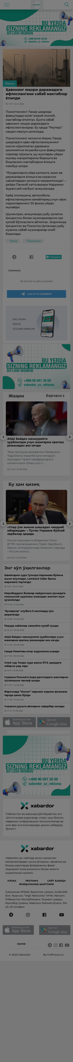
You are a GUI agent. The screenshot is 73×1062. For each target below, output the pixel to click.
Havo (13, 241)
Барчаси (54, 395)
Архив (21, 943)
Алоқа (11, 880)
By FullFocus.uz (53, 954)
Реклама (32, 880)
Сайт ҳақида (56, 880)
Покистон (34, 241)
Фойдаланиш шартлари (36, 884)
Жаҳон (10, 83)
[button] (3, 455)
